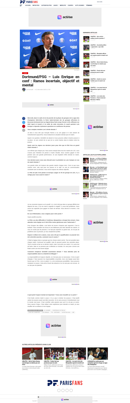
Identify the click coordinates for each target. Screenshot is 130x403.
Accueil (28, 5)
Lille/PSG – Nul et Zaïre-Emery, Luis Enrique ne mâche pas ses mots (99, 63)
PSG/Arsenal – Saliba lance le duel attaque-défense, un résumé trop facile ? (98, 176)
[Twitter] (62, 390)
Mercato (63, 5)
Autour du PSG (46, 5)
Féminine (89, 5)
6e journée (47, 310)
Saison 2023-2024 (66, 312)
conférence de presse (58, 310)
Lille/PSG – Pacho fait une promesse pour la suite (51, 362)
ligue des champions (34, 312)
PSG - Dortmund (55, 312)
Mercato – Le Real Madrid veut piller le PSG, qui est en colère (98, 168)
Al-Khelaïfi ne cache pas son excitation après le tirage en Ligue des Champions (97, 362)
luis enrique (45, 312)
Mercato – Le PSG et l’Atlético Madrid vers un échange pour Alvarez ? (98, 160)
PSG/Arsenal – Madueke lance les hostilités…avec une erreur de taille (98, 185)
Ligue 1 (55, 5)
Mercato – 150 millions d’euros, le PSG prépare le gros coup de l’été (99, 194)
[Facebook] (58, 390)
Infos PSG (36, 5)
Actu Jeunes (79, 5)
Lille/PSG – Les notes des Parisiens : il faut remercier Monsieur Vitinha (98, 97)
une (73, 312)
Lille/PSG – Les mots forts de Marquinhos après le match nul (98, 89)
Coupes (70, 5)
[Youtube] (67, 390)
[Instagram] (71, 390)
